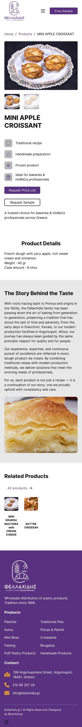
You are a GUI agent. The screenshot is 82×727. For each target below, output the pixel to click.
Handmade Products (55, 653)
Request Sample (22, 202)
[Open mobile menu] (43, 11)
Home (8, 34)
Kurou (8, 630)
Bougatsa (47, 645)
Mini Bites (11, 637)
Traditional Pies (51, 622)
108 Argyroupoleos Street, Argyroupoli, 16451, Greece (43, 674)
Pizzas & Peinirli (52, 630)
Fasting (9, 645)
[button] (72, 46)
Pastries (10, 622)
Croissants (48, 637)
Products (25, 34)
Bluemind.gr (15, 713)
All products (17, 488)
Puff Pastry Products (20, 653)
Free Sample (64, 11)
